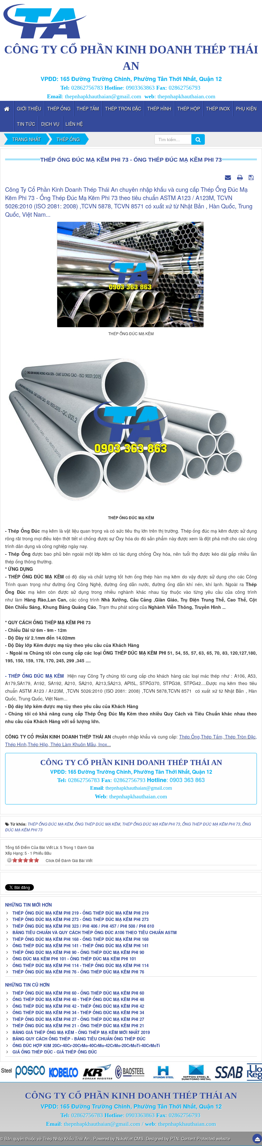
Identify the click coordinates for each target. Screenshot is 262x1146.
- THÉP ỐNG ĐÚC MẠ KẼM (34, 676)
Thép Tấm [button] (88, 108)
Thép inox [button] (218, 108)
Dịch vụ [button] (50, 124)
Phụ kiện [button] (246, 108)
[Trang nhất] (7, 108)
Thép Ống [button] (59, 108)
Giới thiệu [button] (29, 108)
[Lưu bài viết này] (252, 177)
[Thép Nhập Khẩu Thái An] (45, 20)
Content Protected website (205, 1138)
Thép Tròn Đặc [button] (123, 108)
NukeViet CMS (129, 1138)
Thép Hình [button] (159, 108)
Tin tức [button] (26, 124)
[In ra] (240, 177)
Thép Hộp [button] (188, 108)
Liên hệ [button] (74, 124)
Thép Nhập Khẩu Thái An (67, 1138)
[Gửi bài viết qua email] (229, 177)
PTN (174, 1138)
